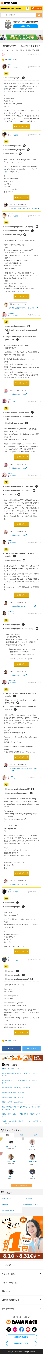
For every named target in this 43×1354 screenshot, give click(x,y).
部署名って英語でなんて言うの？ (13, 1097)
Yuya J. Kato (11, 1161)
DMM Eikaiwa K (11, 1147)
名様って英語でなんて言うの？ (12, 1069)
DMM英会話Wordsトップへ (10, 1210)
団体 (6, 172)
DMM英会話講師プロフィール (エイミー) (22, 308)
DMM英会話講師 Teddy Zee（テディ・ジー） (23, 769)
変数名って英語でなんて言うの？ (13, 1092)
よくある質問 (27, 1198)
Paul (32, 1147)
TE (32, 1176)
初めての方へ (6, 1198)
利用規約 (5, 1204)
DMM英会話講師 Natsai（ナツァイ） (21, 606)
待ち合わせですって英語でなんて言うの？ (16, 1088)
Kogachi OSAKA (32, 1161)
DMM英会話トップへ (30, 1204)
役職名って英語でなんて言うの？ (13, 1102)
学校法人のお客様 (21, 1343)
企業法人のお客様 (21, 1337)
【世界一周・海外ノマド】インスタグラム (23, 208)
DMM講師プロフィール (17, 394)
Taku (10, 1176)
